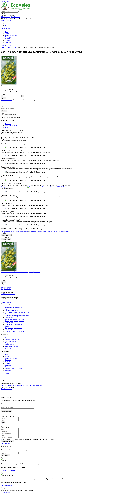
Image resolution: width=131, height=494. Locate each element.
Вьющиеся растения (11, 310)
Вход (3, 422)
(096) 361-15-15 (6, 287)
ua (5, 25)
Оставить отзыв (6, 235)
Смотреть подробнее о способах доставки (14, 232)
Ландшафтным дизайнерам (13, 368)
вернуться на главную (8, 470)
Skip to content (5, 1)
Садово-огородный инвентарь (14, 319)
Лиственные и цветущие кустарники (17, 316)
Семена (7, 326)
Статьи (7, 373)
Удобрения (8, 329)
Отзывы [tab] (7, 127)
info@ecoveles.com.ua (8, 294)
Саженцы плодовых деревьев (14, 321)
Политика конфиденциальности (11, 385)
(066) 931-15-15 (6, 289)
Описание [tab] (8, 124)
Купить (4, 98)
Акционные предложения (13, 307)
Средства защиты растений (13, 328)
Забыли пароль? (6, 424)
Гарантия (8, 372)
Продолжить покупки (8, 485)
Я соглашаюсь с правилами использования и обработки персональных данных (29, 439)
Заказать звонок (6, 20)
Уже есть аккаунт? (7, 443)
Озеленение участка (11, 346)
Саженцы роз (9, 322)
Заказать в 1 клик (6, 100)
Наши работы (9, 348)
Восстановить (6, 455)
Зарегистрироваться (7, 441)
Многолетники (9, 317)
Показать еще (6, 239)
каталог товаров (6, 28)
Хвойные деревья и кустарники (15, 331)
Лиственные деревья (11, 314)
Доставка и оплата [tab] (11, 125)
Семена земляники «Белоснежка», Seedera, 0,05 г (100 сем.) (20, 272)
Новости (7, 39)
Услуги (7, 33)
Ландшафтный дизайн (12, 339)
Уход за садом (9, 344)
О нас (6, 32)
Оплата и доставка (11, 35)
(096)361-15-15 (5, 17)
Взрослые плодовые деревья (14, 309)
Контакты (8, 42)
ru (5, 23)
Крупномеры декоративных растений (17, 312)
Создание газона (10, 338)
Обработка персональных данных (33, 385)
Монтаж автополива (11, 341)
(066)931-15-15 (15, 17)
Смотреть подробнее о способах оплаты (14, 187)
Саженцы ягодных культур (13, 324)
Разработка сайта (6, 389)
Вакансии (8, 370)
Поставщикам (9, 367)
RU (9, 492)
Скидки (7, 40)
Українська (4, 492)
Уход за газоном (10, 343)
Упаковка (8, 37)
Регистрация (16, 424)
